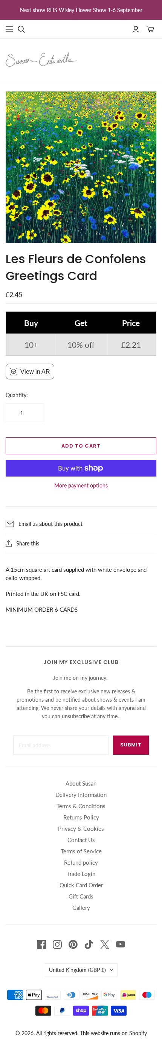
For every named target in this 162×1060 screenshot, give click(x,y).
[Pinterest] (73, 944)
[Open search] (21, 29)
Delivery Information (81, 794)
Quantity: (17, 395)
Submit (131, 744)
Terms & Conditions (81, 806)
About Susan (81, 783)
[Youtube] (120, 944)
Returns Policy (81, 817)
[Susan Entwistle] (41, 59)
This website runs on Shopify (113, 1033)
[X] (104, 944)
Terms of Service (81, 851)
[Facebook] (41, 944)
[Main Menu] (9, 29)
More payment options (81, 485)
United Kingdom (77, 970)
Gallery (81, 907)
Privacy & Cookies (81, 828)
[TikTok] (88, 944)
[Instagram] (57, 944)
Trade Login (81, 873)
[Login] (136, 29)
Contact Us (81, 839)
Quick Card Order (81, 885)
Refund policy (81, 862)
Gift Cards (81, 896)
